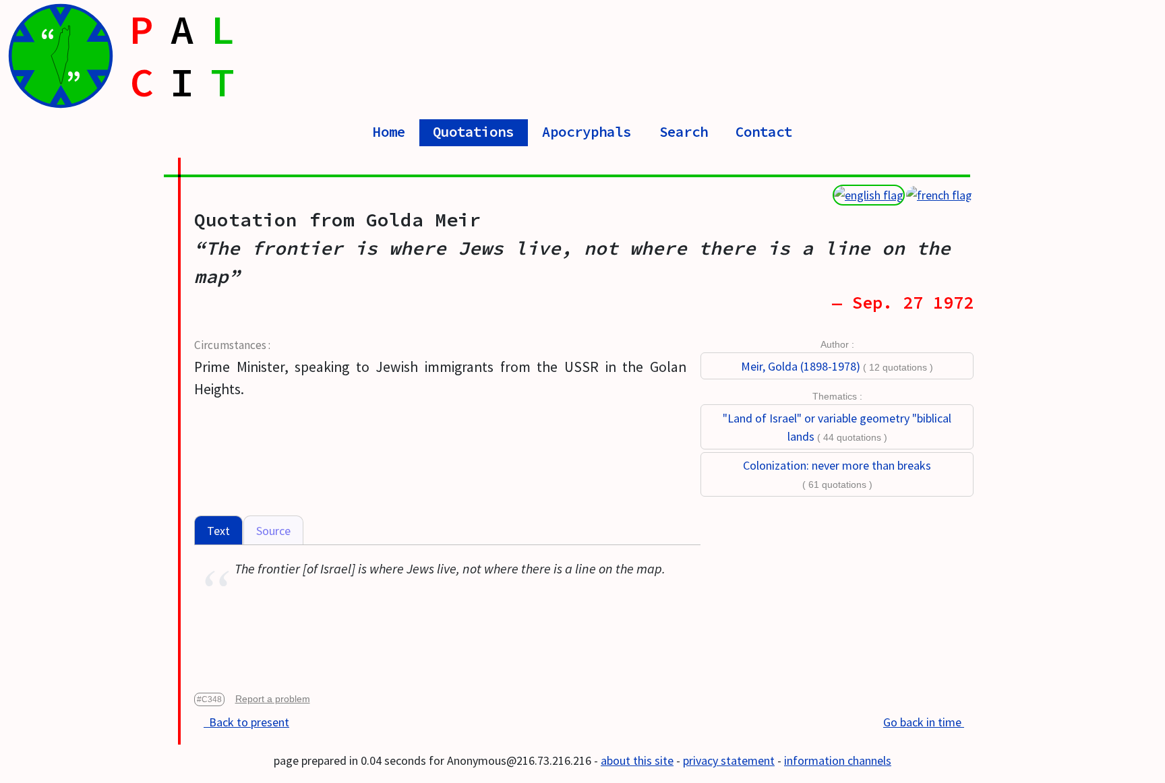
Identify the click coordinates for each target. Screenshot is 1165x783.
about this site (637, 760)
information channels (837, 760)
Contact (764, 132)
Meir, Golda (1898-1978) (800, 366)
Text (218, 530)
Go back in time (923, 722)
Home (389, 132)
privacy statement (729, 760)
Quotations (473, 132)
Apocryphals (586, 132)
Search (683, 132)
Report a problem (272, 698)
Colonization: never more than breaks (837, 465)
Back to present (246, 722)
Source (273, 530)
